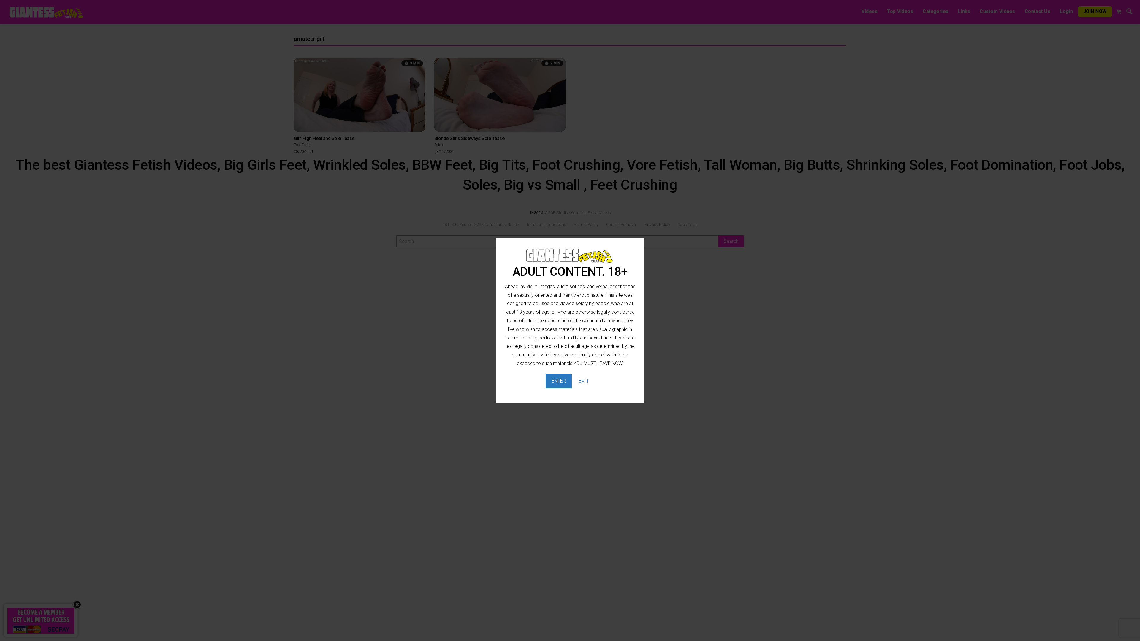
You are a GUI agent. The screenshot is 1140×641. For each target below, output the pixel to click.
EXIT (584, 381)
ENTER (559, 381)
